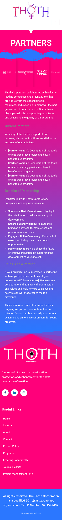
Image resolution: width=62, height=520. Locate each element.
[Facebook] (5, 392)
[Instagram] (23, 392)
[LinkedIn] (14, 392)
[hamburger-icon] (55, 22)
